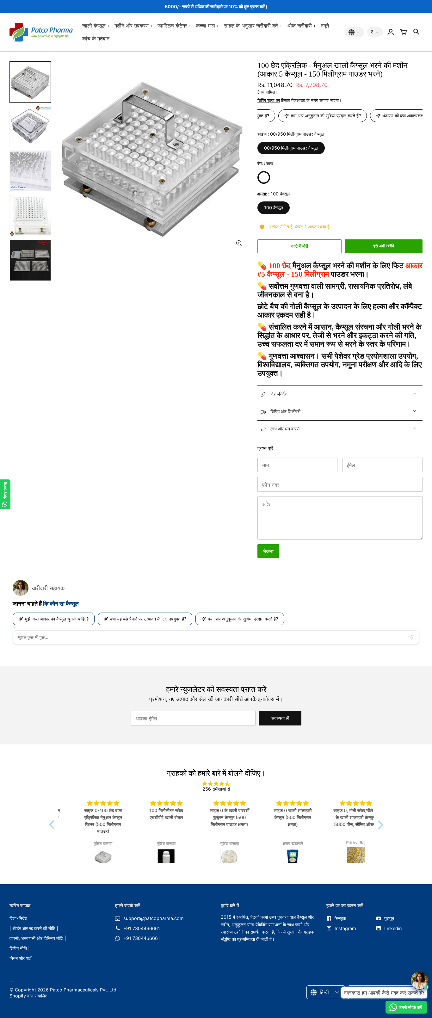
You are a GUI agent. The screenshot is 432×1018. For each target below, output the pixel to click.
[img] (216, 783)
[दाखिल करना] (391, 32)
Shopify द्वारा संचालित (28, 995)
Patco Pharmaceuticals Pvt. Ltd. (84, 989)
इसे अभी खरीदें (383, 246)
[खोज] (416, 32)
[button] (53, 824)
